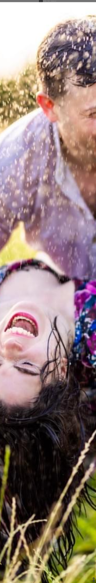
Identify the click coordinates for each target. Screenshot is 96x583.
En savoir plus (11, 573)
